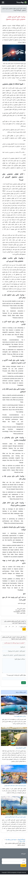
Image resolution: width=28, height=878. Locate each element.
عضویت (23, 865)
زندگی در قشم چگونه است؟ (20, 716)
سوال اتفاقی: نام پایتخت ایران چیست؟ (16, 675)
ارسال (23, 683)
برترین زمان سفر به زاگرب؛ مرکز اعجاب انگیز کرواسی (15, 785)
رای (24, 629)
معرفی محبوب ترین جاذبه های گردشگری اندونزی (15, 817)
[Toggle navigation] (3, 2)
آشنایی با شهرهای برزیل (21, 748)
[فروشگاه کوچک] (21, 2)
